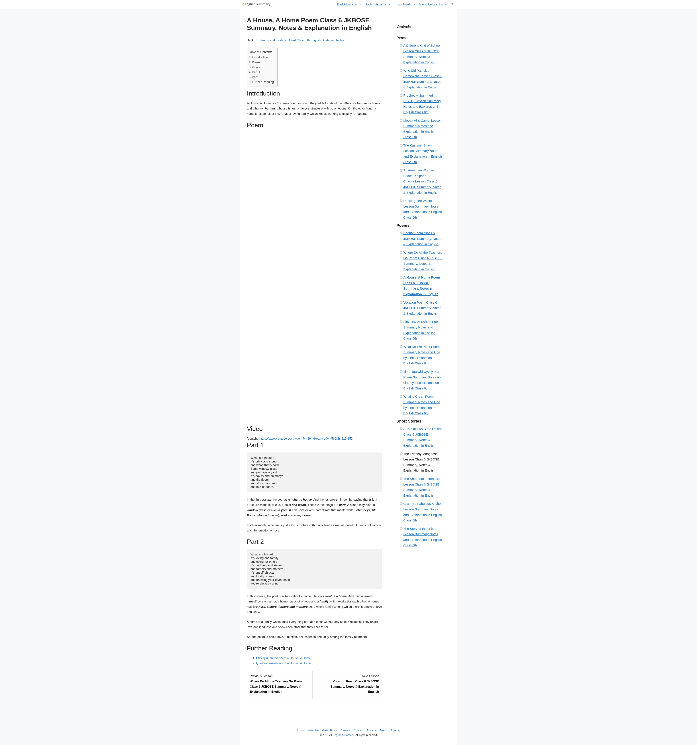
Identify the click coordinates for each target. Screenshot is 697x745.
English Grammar (376, 4)
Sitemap (395, 730)
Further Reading (263, 82)
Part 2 (256, 77)
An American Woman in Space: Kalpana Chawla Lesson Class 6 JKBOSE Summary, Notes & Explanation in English (422, 181)
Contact (358, 730)
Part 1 (256, 72)
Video (256, 67)
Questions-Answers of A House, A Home (283, 663)
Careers (345, 730)
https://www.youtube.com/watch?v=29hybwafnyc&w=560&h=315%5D (306, 438)
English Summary (343, 734)
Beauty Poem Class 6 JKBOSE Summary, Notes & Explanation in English (422, 238)
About (300, 730)
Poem (256, 62)
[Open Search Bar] (452, 4)
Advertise (313, 730)
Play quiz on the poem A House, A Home (283, 658)
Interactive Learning (431, 4)
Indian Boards (403, 4)
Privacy (371, 730)
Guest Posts (329, 730)
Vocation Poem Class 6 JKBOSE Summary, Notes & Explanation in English (422, 308)
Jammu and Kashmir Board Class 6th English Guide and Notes (301, 40)
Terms (383, 730)
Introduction (260, 57)
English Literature (347, 4)
